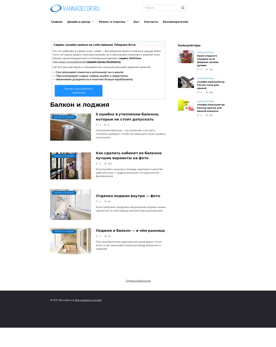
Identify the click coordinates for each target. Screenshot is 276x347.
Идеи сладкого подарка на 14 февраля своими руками (207, 60)
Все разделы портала (88, 300)
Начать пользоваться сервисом (79, 90)
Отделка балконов (138, 280)
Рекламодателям (175, 21)
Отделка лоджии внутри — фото (128, 196)
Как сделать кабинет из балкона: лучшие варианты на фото (129, 155)
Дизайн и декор (78, 21)
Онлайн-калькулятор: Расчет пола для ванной (211, 85)
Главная (56, 21)
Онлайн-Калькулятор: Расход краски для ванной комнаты (211, 108)
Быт (136, 21)
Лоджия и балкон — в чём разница (130, 230)
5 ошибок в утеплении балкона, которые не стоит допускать (127, 116)
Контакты (151, 21)
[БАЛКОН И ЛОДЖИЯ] (70, 138)
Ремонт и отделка (112, 21)
